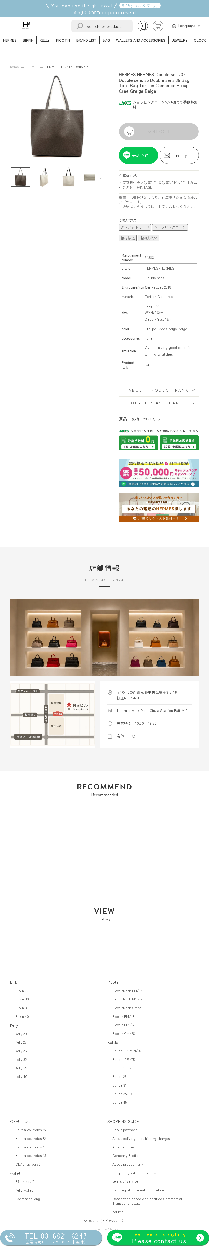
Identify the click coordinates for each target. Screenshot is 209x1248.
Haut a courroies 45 (30, 1155)
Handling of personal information (138, 1189)
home (14, 66)
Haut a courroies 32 (30, 1138)
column (117, 1211)
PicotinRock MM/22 (127, 999)
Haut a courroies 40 (30, 1146)
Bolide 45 (119, 1102)
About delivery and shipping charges (141, 1138)
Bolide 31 (119, 1085)
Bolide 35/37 (122, 1093)
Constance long (27, 1198)
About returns (123, 1146)
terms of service (125, 1181)
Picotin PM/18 (123, 1016)
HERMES (32, 66)
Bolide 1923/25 (123, 1059)
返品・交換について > (139, 419)
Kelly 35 (21, 1067)
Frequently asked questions (134, 1172)
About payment (124, 1129)
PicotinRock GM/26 (127, 1007)
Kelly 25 (20, 1042)
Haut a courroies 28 (30, 1129)
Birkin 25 (21, 990)
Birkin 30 (22, 999)
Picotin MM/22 (123, 1024)
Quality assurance (158, 402)
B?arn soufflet (26, 1181)
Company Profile (125, 1155)
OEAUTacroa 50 (28, 1164)
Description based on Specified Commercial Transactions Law (147, 1201)
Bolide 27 (119, 1076)
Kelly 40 (21, 1076)
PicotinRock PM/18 (127, 990)
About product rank (159, 390)
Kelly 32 (21, 1059)
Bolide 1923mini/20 (126, 1050)
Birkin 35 (21, 1007)
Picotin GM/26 (123, 1033)
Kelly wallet (24, 1190)
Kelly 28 (21, 1050)
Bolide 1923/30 (124, 1067)
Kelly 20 (21, 1033)
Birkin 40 (22, 1016)
